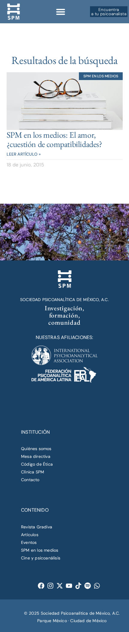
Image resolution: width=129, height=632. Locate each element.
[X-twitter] (59, 585)
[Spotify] (87, 585)
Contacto (30, 479)
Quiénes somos (36, 448)
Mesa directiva (35, 456)
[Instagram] (50, 585)
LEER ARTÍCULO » (24, 154)
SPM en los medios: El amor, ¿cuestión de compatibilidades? (54, 139)
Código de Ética (37, 464)
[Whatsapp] (97, 585)
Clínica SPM (32, 472)
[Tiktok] (78, 585)
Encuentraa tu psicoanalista (108, 11)
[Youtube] (69, 585)
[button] (60, 11)
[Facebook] (41, 585)
